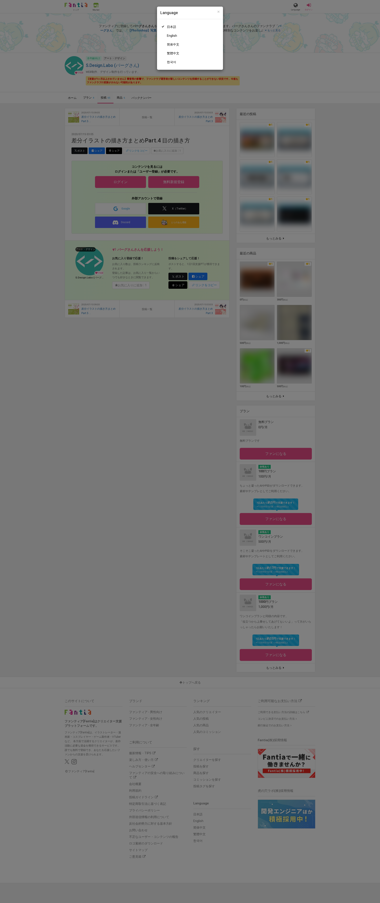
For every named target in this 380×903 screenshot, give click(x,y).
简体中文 (173, 44)
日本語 (171, 27)
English (172, 35)
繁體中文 (173, 53)
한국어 (171, 62)
